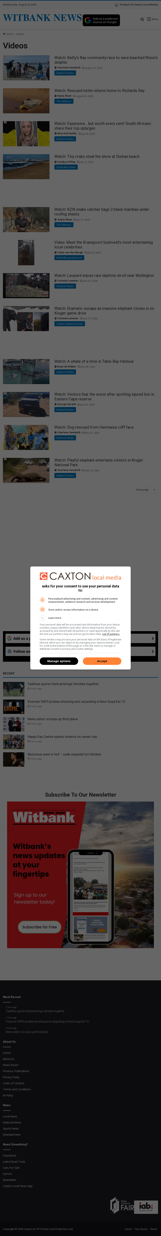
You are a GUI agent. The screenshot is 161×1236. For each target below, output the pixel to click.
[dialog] (80, 618)
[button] (80, 618)
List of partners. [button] (111, 634)
